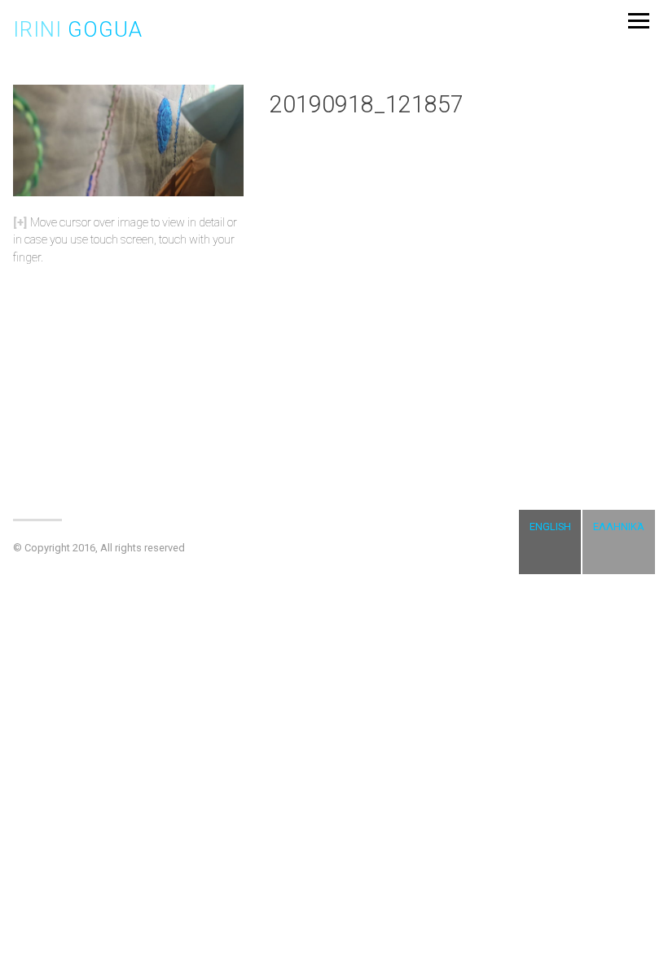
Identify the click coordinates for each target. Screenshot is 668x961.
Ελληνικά (618, 526)
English (550, 526)
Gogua (78, 29)
